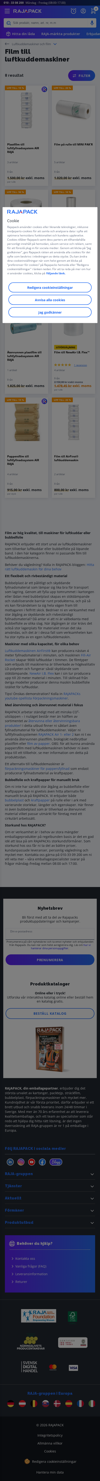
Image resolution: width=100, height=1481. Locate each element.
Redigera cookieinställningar (50, 287)
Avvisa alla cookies (50, 299)
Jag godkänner (50, 312)
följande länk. (55, 273)
